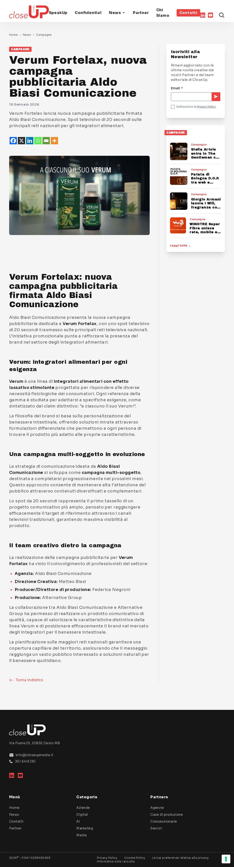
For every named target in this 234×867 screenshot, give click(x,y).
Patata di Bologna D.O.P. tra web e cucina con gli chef (205, 182)
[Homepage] (29, 11)
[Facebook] (13, 140)
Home (13, 34)
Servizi (156, 828)
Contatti (188, 12)
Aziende (83, 808)
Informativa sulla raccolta (116, 861)
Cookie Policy (134, 857)
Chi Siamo (162, 13)
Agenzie (157, 808)
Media (81, 835)
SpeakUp (58, 12)
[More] (54, 140)
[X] (21, 140)
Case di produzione (166, 814)
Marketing (84, 828)
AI (78, 821)
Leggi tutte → (180, 245)
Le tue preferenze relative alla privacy (180, 857)
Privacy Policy (206, 106)
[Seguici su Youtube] (210, 15)
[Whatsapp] (38, 140)
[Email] (46, 140)
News (115, 12)
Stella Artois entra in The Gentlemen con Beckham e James (206, 157)
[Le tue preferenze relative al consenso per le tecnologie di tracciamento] (226, 859)
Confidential (88, 12)
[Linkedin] (29, 140)
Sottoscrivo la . (196, 106)
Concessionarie (163, 821)
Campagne (44, 34)
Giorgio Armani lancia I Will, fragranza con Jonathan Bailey (206, 207)
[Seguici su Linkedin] (202, 15)
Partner (141, 12)
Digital (82, 814)
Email (177, 88)
